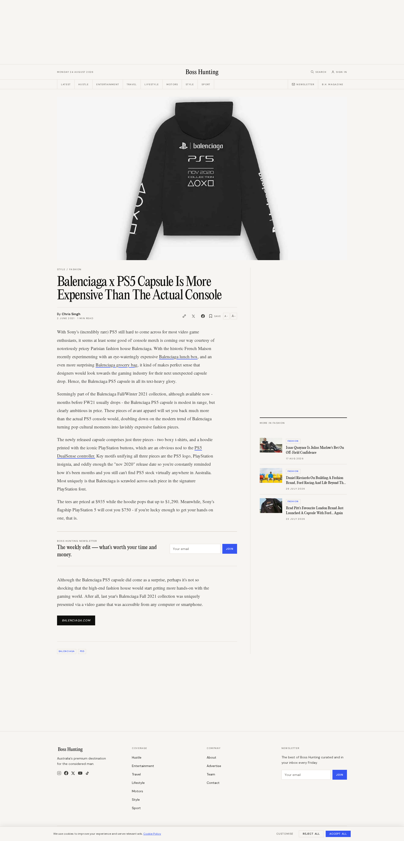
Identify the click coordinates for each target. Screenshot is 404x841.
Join (229, 548)
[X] (73, 773)
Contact (213, 783)
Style (190, 84)
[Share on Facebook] (203, 316)
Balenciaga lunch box (178, 356)
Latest (66, 84)
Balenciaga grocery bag (116, 365)
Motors (172, 84)
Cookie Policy (152, 834)
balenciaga (67, 651)
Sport (206, 84)
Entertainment (107, 84)
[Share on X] (193, 316)
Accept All (338, 833)
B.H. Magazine (332, 84)
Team (211, 774)
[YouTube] (80, 773)
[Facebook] (66, 773)
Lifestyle (151, 84)
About (211, 757)
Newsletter (305, 84)
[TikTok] (87, 773)
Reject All (311, 833)
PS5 (82, 651)
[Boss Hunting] (202, 72)
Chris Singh (71, 314)
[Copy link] (184, 316)
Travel (132, 84)
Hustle (83, 84)
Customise (284, 833)
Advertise (214, 766)
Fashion (75, 269)
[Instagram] (59, 773)
